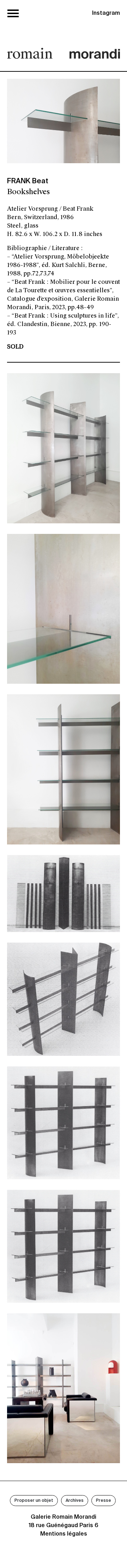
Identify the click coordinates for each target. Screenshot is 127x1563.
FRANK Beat (27, 181)
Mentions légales (63, 1534)
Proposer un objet (33, 1501)
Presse (103, 1501)
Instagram (106, 13)
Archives (75, 1501)
